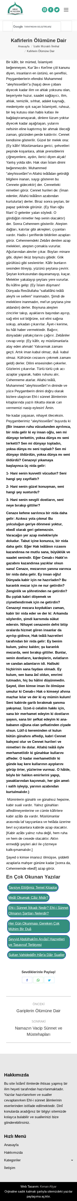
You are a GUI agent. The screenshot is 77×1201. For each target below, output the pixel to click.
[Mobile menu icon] (66, 9)
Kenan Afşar (48, 1186)
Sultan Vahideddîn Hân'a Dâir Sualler (36, 955)
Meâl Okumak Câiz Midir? (28, 898)
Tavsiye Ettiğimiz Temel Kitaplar (32, 887)
